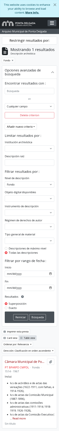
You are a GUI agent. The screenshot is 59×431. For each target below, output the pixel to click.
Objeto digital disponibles (20, 192)
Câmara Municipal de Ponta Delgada (25, 362)
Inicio (8, 267)
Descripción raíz (14, 156)
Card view (11, 337)
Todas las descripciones (23, 252)
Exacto (13, 308)
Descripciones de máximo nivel (27, 248)
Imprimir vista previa (17, 331)
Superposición (17, 303)
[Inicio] (20, 23)
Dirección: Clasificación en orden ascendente (27, 350)
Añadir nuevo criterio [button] (20, 126)
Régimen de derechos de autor (23, 220)
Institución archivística (18, 142)
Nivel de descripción (17, 178)
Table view (29, 337)
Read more (19, 418)
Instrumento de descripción (22, 206)
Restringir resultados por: (29, 40)
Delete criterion (29, 115)
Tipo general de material (20, 234)
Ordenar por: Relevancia (16, 344)
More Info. (32, 12)
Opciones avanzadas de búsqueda (23, 72)
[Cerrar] (55, 4)
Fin (6, 281)
